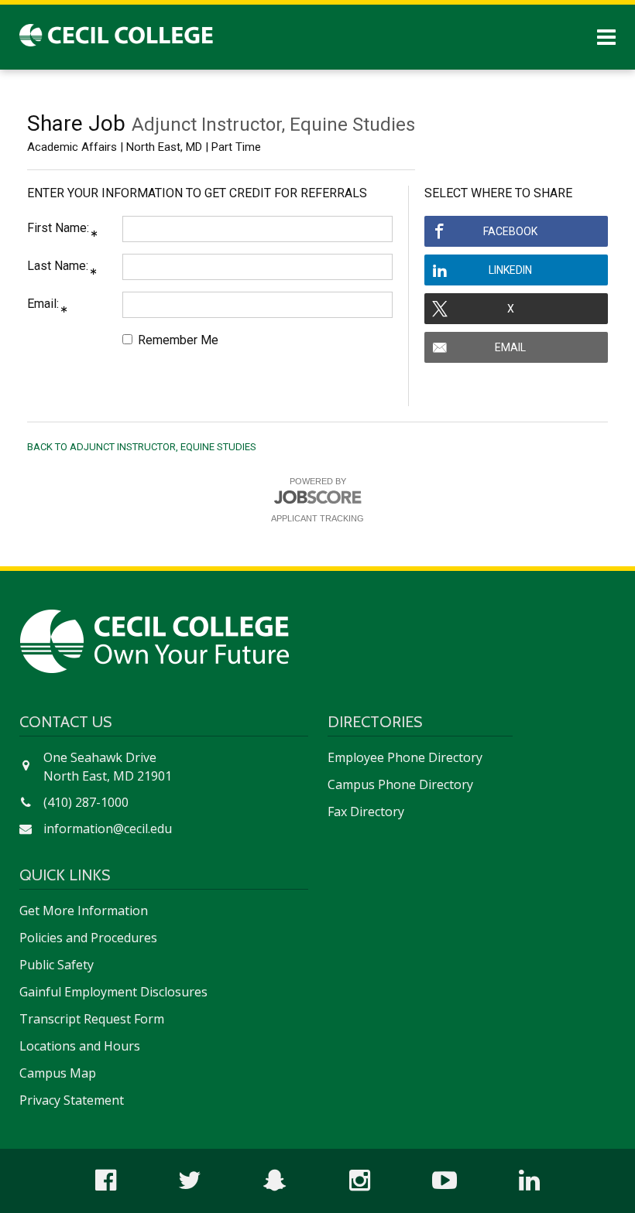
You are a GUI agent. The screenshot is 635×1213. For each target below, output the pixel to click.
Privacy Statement (71, 1100)
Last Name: (57, 265)
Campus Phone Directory (400, 784)
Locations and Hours (79, 1045)
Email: (43, 303)
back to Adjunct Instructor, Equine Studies (141, 447)
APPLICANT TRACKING (317, 518)
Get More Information (83, 910)
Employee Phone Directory (405, 757)
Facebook (510, 231)
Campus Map (57, 1072)
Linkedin (510, 270)
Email (510, 347)
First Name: (58, 227)
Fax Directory (366, 811)
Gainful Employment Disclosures (113, 991)
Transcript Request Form (91, 1018)
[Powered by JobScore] (317, 499)
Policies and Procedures (88, 937)
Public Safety (56, 964)
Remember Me (176, 340)
